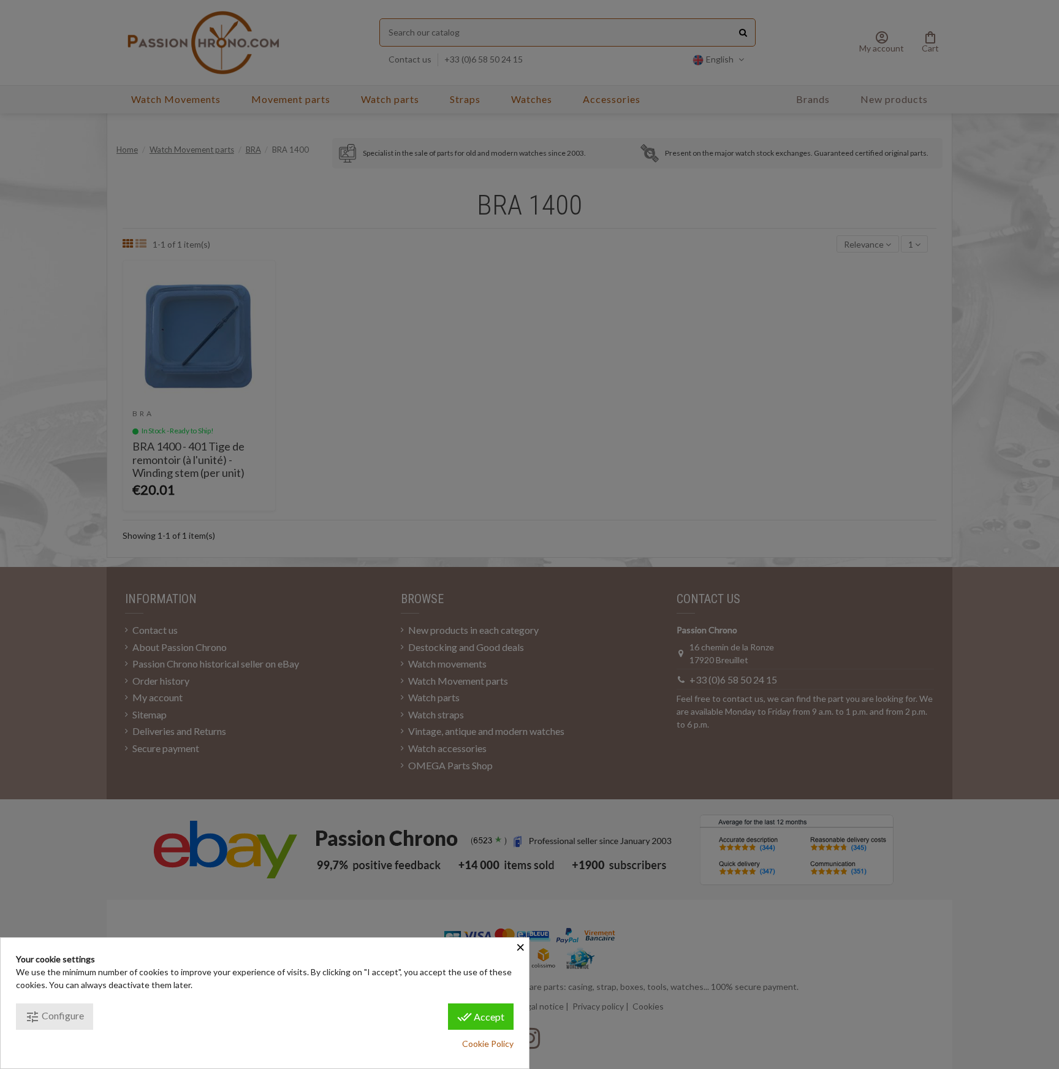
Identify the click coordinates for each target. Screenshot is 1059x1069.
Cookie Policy (488, 1043)
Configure (54, 1017)
